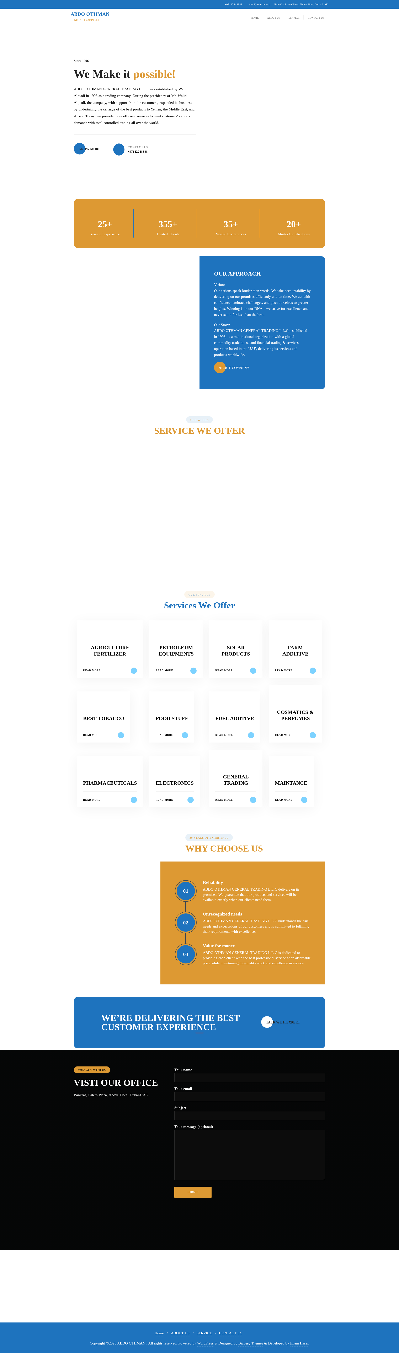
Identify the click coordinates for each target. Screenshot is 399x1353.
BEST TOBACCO (103, 718)
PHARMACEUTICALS (110, 783)
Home (159, 1333)
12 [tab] (220, 561)
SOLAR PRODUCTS (200, 493)
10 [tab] (212, 561)
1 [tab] (174, 561)
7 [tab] (199, 561)
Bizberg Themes (250, 1343)
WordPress (205, 1343)
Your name (183, 1070)
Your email (183, 1089)
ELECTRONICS (175, 783)
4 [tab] (187, 561)
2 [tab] (179, 561)
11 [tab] (216, 561)
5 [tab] (191, 561)
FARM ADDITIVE (305, 493)
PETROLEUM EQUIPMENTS (94, 493)
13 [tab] (224, 561)
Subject (180, 1108)
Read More (92, 670)
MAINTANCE (291, 783)
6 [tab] (195, 561)
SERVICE (204, 1333)
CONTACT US (230, 1333)
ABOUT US (180, 1333)
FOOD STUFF (172, 718)
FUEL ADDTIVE (234, 718)
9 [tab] (208, 561)
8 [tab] (204, 561)
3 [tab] (183, 561)
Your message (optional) (193, 1127)
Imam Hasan (299, 1343)
